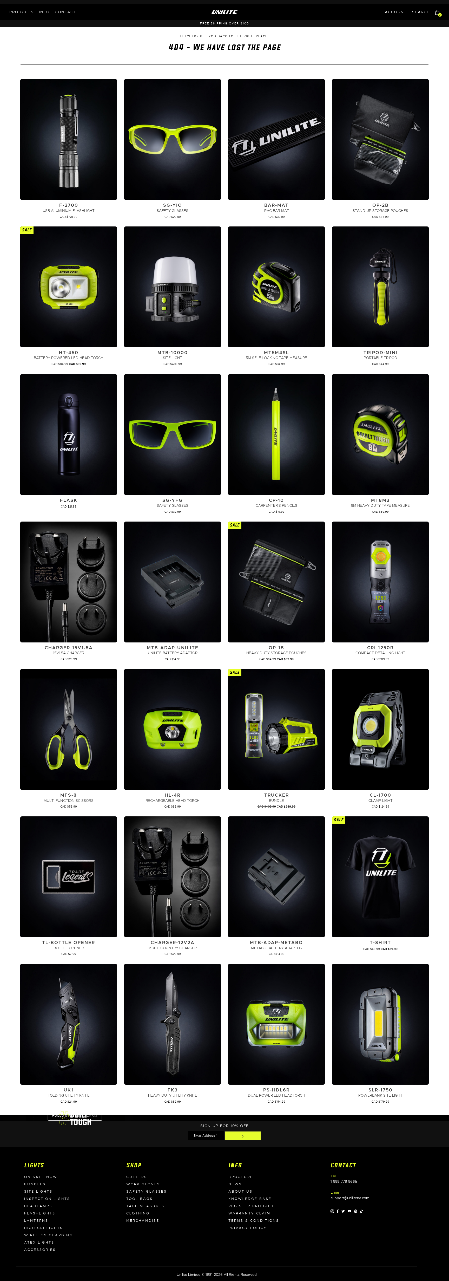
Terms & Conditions (253, 1221)
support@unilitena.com (350, 1197)
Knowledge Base (250, 1199)
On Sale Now (40, 1177)
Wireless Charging (48, 1235)
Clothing (138, 1213)
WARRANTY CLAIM (249, 1213)
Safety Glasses (146, 1191)
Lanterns (36, 1221)
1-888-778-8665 (344, 1181)
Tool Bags (139, 1199)
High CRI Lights (43, 1228)
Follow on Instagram (74, 1115)
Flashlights (39, 1213)
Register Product (251, 1206)
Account (396, 12)
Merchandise (142, 1221)
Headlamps (38, 1206)
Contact (65, 12)
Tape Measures (145, 1206)
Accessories (40, 1250)
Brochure (240, 1177)
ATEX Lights (39, 1242)
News (235, 1184)
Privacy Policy (247, 1228)
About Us (240, 1191)
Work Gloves (143, 1184)
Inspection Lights (47, 1199)
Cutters (136, 1177)
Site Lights (38, 1191)
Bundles (35, 1184)
